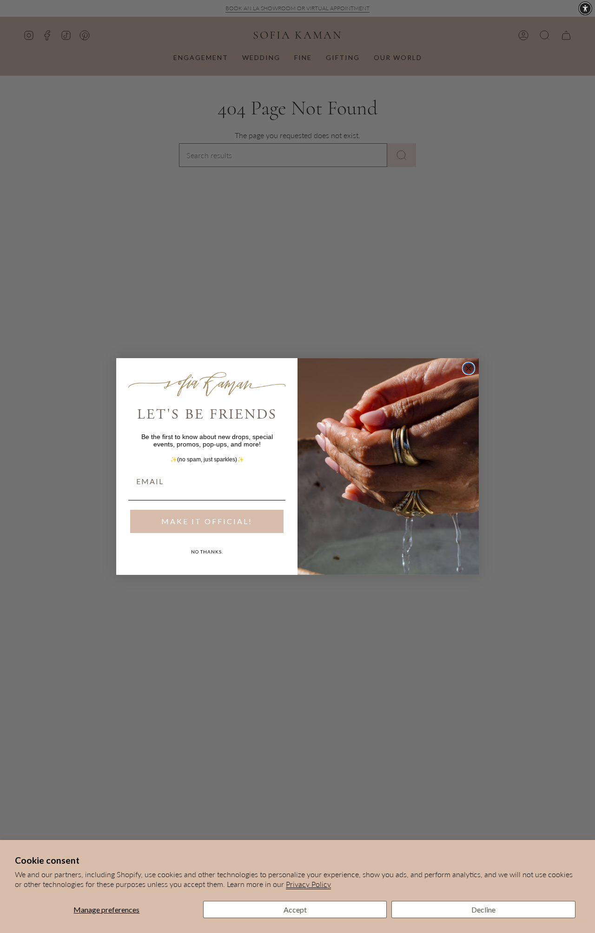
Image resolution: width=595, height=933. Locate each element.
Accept (295, 909)
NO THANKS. (207, 551)
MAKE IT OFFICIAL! (206, 521)
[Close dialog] (468, 368)
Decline (483, 909)
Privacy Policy (308, 884)
